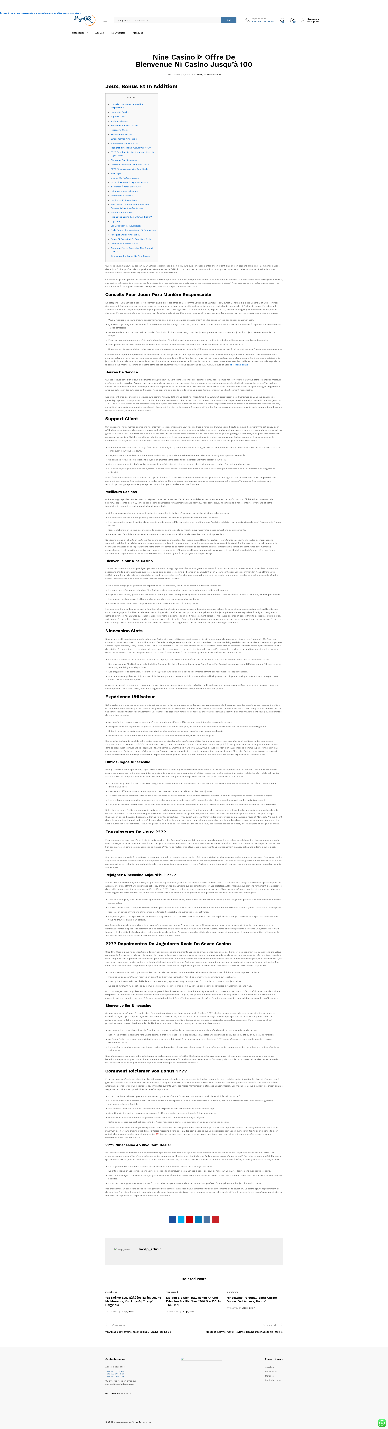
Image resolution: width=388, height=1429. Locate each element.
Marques (138, 33)
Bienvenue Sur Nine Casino (124, 125)
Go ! (229, 20)
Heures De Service (120, 112)
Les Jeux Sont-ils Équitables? (126, 226)
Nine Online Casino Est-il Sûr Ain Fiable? (131, 217)
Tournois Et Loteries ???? (124, 243)
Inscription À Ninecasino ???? (126, 186)
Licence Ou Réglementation (125, 178)
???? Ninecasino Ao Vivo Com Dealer (130, 169)
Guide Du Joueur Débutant (124, 191)
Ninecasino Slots (119, 130)
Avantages (116, 173)
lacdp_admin (194, 74)
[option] (133, 1301)
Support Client (118, 116)
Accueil (99, 33)
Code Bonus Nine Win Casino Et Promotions (133, 230)
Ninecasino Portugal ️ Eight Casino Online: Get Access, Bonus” (252, 1299)
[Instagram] (111, 1401)
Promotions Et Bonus (122, 195)
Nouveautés (118, 33)
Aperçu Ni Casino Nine (122, 212)
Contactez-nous (273, 1380)
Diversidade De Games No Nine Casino (130, 256)
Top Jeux (115, 221)
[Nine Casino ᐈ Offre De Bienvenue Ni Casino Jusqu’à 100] (172, 1219)
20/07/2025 (172, 1311)
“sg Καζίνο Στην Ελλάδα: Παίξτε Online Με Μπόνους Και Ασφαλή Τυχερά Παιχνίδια (133, 1301)
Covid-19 (269, 1367)
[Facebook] (106, 1401)
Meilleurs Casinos (119, 121)
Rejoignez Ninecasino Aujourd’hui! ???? (131, 148)
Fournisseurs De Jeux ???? (124, 143)
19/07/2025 (232, 1308)
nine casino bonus (239, 365)
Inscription (313, 21)
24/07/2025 (111, 1311)
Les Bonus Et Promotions (124, 200)
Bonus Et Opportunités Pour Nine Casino (131, 239)
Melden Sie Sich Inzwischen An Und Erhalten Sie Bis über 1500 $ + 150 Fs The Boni (193, 1301)
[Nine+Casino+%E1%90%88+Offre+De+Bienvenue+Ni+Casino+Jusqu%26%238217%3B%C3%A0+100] (181, 1219)
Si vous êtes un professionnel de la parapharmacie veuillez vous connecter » (40, 13)
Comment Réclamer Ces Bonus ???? (130, 164)
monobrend (214, 74)
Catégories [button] (78, 33)
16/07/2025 (173, 74)
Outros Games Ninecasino (124, 139)
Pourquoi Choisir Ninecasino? (125, 234)
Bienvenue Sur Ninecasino (124, 160)
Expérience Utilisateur (122, 134)
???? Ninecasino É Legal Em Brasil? (129, 182)
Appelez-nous (259, 18)
